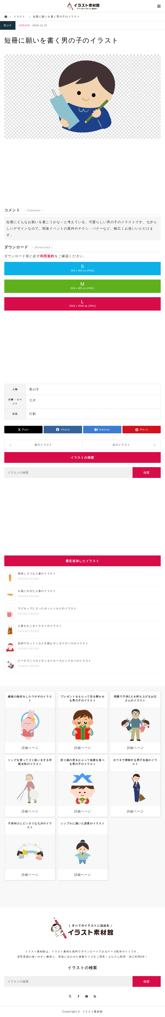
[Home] (5, 16)
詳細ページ (30, 748)
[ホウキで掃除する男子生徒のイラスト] (135, 796)
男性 (152, 719)
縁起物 (87, 786)
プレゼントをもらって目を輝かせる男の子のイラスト (83, 698)
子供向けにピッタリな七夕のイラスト (30, 825)
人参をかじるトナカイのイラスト (40, 625)
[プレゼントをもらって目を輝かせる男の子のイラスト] (82, 733)
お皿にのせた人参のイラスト (37, 590)
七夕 (32, 400)
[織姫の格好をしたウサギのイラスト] (30, 731)
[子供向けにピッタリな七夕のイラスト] (30, 858)
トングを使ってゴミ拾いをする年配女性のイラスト (30, 762)
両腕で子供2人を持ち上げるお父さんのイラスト (135, 698)
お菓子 (77, 786)
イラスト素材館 (92, 1011)
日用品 (26, 786)
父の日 (139, 723)
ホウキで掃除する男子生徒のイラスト (135, 762)
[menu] (159, 6)
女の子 (144, 719)
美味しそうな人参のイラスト (37, 573)
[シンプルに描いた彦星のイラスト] (82, 858)
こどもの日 (127, 723)
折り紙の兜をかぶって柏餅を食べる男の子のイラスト (83, 762)
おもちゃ (86, 723)
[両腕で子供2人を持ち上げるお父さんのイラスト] (135, 733)
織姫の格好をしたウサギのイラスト (30, 698)
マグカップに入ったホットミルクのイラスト (47, 608)
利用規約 (47, 256)
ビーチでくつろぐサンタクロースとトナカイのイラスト (54, 660)
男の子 (8, 25)
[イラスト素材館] (82, 6)
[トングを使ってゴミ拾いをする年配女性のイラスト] (30, 796)
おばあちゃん (41, 783)
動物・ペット (34, 721)
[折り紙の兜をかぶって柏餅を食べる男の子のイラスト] (82, 796)
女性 (28, 783)
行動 (32, 413)
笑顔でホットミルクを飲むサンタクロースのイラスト (53, 643)
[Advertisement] (82, 173)
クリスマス (95, 719)
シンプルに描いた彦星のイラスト (83, 823)
